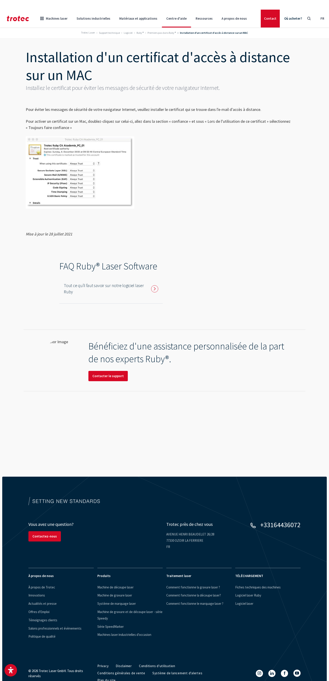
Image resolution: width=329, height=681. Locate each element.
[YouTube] (297, 673)
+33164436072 (280, 524)
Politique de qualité (42, 636)
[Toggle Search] (309, 18)
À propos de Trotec (41, 587)
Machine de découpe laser (115, 587)
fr (322, 18)
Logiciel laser (244, 603)
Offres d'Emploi (38, 612)
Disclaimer (124, 666)
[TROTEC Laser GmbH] (18, 18)
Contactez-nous (44, 536)
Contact (270, 18)
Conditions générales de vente (121, 673)
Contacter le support (108, 376)
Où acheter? (293, 18)
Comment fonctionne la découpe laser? (193, 595)
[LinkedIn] (272, 673)
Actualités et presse (42, 603)
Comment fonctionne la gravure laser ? (193, 587)
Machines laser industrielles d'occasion (124, 634)
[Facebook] (284, 673)
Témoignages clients (42, 620)
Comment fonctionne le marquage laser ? (194, 603)
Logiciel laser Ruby (248, 595)
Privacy (103, 666)
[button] (10, 670)
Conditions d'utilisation (157, 666)
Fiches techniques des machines (258, 587)
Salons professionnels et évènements (54, 628)
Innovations (36, 595)
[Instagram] (259, 673)
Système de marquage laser (116, 603)
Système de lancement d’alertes (177, 673)
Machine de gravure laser (114, 595)
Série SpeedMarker (110, 626)
